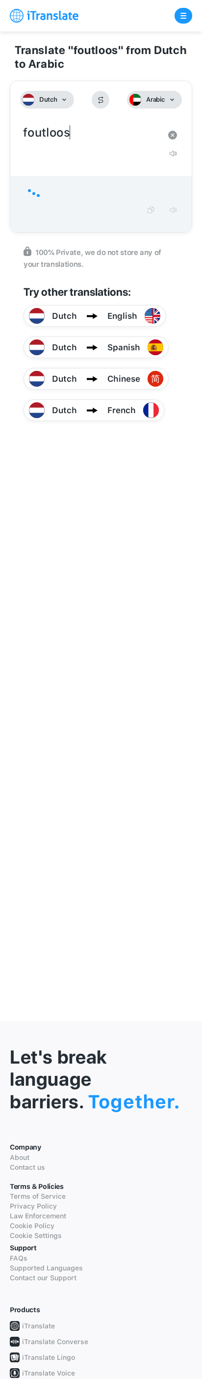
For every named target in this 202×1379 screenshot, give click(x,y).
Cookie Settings (36, 1235)
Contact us (27, 1167)
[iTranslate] (44, 16)
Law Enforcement (38, 1216)
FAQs (18, 1258)
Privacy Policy (33, 1206)
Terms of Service (38, 1196)
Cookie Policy (32, 1226)
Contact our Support (43, 1278)
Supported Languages (46, 1268)
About (19, 1157)
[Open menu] (183, 16)
